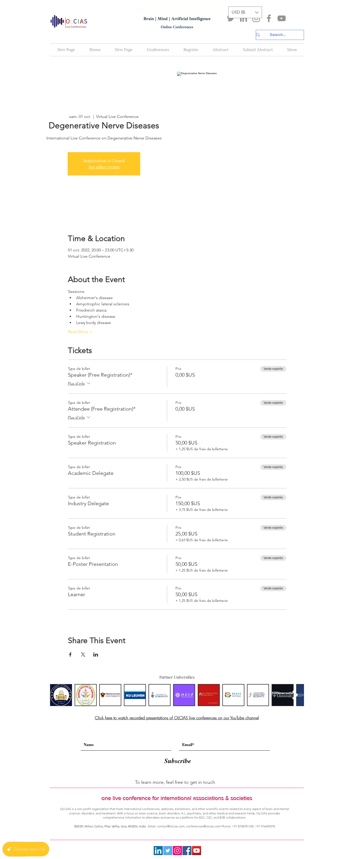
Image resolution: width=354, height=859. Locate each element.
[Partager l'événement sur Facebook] (70, 654)
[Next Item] (295, 695)
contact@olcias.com (171, 826)
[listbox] (245, 12)
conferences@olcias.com (203, 826)
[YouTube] (282, 18)
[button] (245, 12)
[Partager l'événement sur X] (83, 654)
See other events (104, 167)
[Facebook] (269, 18)
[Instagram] (256, 18)
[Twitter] (231, 18)
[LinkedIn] (243, 18)
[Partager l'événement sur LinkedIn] (95, 654)
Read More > (80, 331)
